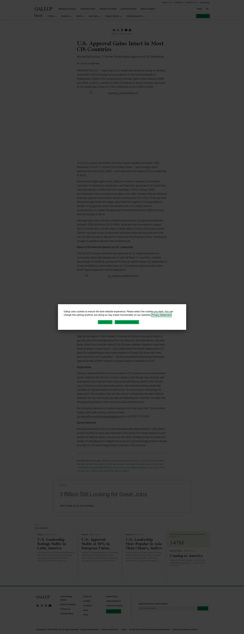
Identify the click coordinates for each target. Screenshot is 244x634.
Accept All (105, 322)
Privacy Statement (161, 314)
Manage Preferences (127, 322)
